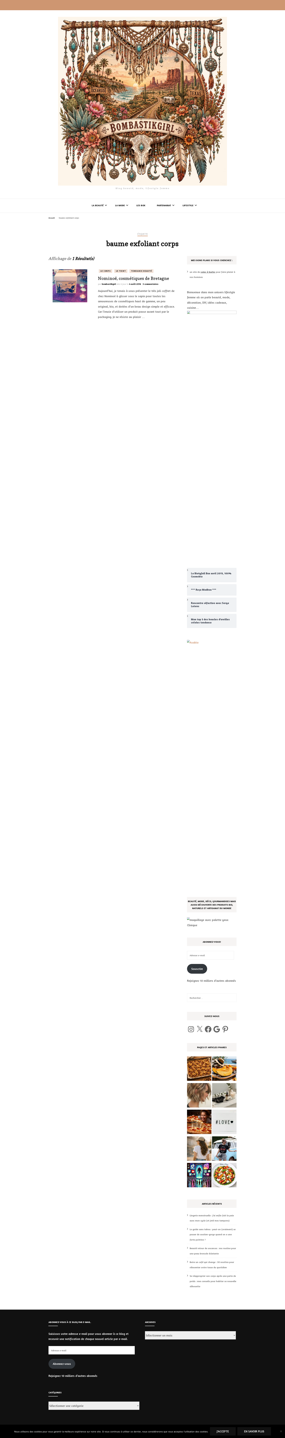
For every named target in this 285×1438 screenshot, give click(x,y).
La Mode (120, 205)
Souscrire (197, 969)
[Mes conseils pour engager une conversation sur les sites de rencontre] (224, 1123)
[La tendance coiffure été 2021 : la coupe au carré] (199, 1096)
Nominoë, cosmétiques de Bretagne (133, 278)
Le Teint (121, 271)
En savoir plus (254, 1431)
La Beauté (98, 205)
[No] (281, 1431)
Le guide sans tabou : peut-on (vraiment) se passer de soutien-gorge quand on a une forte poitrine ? (213, 1234)
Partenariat (164, 205)
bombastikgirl (109, 284)
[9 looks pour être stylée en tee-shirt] (224, 1149)
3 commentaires (150, 284)
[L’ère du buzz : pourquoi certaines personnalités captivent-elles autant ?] (199, 1176)
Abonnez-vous (62, 1363)
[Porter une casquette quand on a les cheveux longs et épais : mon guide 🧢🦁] (199, 1149)
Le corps (105, 271)
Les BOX (140, 205)
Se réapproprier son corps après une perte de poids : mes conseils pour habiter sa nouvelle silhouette (213, 1281)
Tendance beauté (141, 271)
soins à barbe (208, 271)
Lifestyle (188, 205)
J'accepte (223, 1431)
